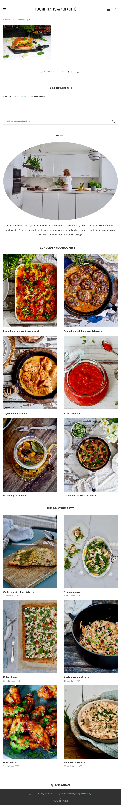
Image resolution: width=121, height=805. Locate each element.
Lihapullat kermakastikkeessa (80, 495)
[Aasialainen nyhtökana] (91, 636)
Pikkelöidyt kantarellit (15, 495)
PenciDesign (86, 793)
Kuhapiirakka (10, 677)
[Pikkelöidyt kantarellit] (30, 455)
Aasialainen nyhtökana (76, 677)
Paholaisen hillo (72, 413)
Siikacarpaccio (72, 592)
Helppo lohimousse (74, 762)
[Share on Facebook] (68, 72)
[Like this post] (65, 72)
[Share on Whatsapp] (78, 72)
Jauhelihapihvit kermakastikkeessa (83, 331)
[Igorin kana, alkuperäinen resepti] (30, 290)
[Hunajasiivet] (30, 722)
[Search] (116, 9)
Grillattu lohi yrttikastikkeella (18, 592)
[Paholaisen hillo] (91, 372)
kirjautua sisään (22, 96)
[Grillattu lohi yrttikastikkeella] (30, 551)
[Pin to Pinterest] (75, 72)
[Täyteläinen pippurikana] (30, 372)
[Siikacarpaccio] (91, 551)
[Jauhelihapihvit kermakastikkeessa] (91, 290)
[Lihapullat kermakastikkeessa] (91, 455)
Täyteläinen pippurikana (16, 413)
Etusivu (6, 19)
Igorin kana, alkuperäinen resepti (21, 331)
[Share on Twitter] (72, 72)
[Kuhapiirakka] (30, 636)
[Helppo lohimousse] (91, 722)
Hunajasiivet (10, 762)
